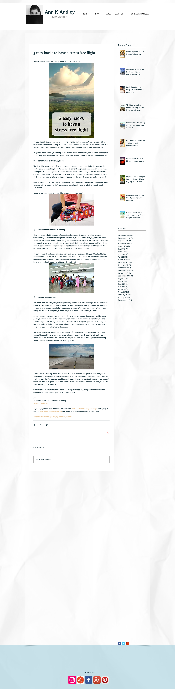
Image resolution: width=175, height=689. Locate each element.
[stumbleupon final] (80, 680)
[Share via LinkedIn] (47, 425)
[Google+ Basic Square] (127, 643)
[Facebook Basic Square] (119, 643)
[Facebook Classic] (88, 680)
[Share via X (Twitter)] (41, 425)
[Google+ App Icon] (97, 680)
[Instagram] (72, 680)
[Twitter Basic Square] (123, 643)
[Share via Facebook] (34, 425)
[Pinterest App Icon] (105, 680)
